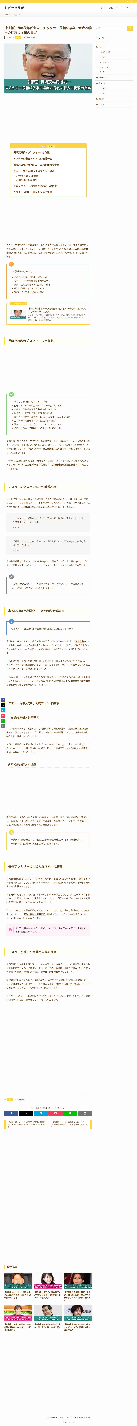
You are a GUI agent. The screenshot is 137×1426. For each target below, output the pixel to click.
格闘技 (101, 99)
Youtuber (102, 78)
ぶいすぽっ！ (105, 62)
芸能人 (18, 37)
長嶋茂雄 (21, 1100)
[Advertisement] (48, 116)
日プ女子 (103, 88)
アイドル (102, 83)
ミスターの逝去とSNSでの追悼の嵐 (33, 158)
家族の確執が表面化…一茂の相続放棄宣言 (36, 165)
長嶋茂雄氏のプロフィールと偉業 (32, 152)
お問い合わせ (52, 1418)
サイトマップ (65, 1418)
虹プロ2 (103, 93)
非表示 (51, 146)
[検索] (131, 1)
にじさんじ (104, 57)
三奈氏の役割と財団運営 (28, 176)
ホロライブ (104, 67)
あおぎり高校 (105, 52)
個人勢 (102, 72)
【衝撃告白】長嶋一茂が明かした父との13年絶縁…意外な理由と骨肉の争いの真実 (57, 310)
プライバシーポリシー (81, 1418)
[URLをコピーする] (85, 1113)
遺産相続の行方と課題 (27, 180)
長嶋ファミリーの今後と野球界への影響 (35, 186)
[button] (11, 1113)
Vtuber (101, 47)
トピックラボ (14, 7)
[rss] (127, 1)
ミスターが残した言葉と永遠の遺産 (33, 192)
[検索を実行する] (130, 28)
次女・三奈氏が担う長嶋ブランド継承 (34, 171)
